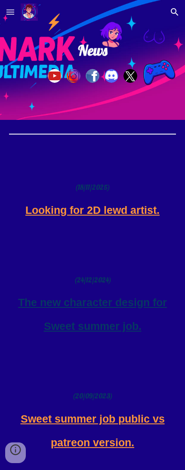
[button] (10, 12)
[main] (92, 50)
